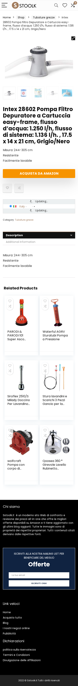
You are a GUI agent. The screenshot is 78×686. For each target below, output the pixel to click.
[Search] (56, 5)
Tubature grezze (44, 17)
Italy (22, 206)
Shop (21, 17)
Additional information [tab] (20, 242)
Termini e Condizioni (16, 655)
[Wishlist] (64, 5)
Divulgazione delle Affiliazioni (22, 660)
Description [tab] (14, 235)
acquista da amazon (39, 173)
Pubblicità (9, 633)
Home (7, 17)
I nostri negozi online (16, 628)
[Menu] (4, 5)
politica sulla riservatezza (19, 650)
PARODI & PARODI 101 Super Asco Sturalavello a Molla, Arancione (19, 339)
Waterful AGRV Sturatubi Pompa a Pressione (55, 335)
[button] (73, 38)
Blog (5, 623)
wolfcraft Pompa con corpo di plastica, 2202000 (16, 468)
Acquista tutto (12, 617)
